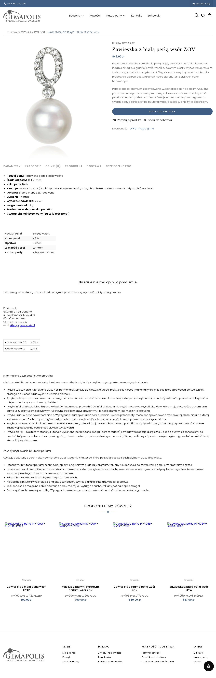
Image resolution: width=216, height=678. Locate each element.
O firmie (198, 652)
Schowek (154, 16)
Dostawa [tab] (94, 166)
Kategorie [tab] (33, 166)
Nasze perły (114, 16)
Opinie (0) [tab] (53, 166)
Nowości (94, 16)
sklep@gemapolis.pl (22, 325)
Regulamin (104, 657)
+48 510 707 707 (16, 3)
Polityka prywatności (110, 661)
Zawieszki (38, 32)
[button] (157, 120)
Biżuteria (74, 16)
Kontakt (136, 16)
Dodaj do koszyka (162, 111)
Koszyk (66, 657)
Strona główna (18, 32)
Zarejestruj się (70, 661)
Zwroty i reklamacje (110, 652)
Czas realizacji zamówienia (158, 661)
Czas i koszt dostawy (154, 657)
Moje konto (68, 652)
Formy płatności (151, 652)
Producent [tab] (74, 166)
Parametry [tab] (12, 166)
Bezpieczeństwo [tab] (118, 166)
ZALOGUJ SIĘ (203, 3)
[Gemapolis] (21, 16)
